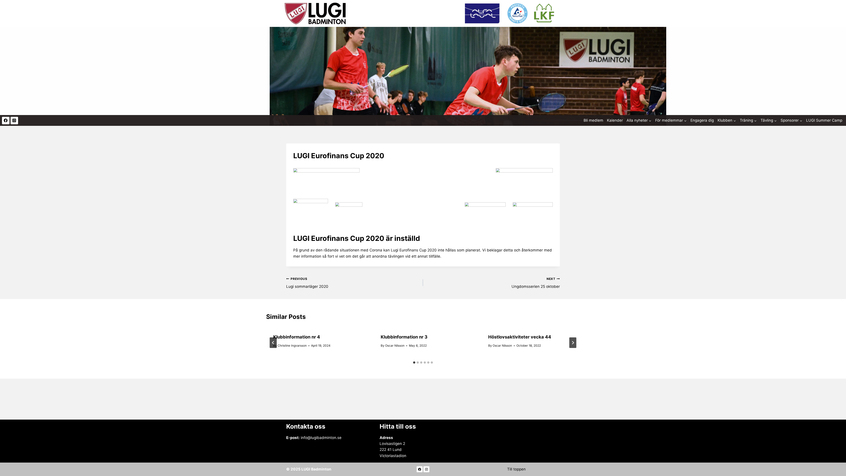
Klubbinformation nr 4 (296, 337)
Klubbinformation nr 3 (404, 337)
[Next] (572, 342)
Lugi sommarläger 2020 (307, 283)
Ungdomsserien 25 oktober (536, 283)
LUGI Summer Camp (824, 120)
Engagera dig (702, 120)
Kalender (615, 120)
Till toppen (516, 469)
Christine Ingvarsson (292, 345)
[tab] (414, 362)
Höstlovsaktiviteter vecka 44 (519, 337)
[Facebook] (5, 120)
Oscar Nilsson (394, 345)
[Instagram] (14, 120)
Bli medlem (593, 120)
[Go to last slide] (273, 342)
